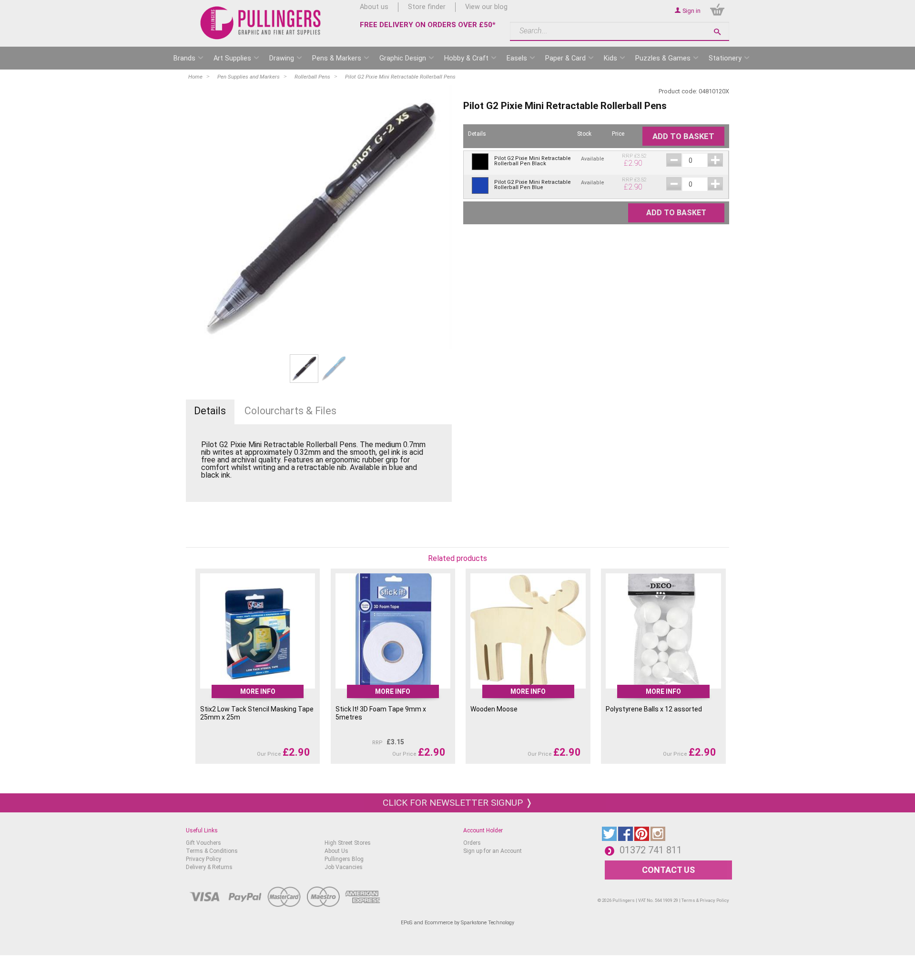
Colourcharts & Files (290, 411)
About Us (336, 851)
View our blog (486, 7)
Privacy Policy (203, 859)
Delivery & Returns (209, 867)
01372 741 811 (651, 850)
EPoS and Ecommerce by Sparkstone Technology (457, 923)
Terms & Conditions (212, 851)
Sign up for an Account (492, 851)
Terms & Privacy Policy (705, 900)
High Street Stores (348, 843)
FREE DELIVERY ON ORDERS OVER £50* (428, 24)
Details (210, 411)
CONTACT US (668, 870)
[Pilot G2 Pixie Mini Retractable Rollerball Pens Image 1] (319, 217)
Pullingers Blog (344, 859)
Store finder (427, 7)
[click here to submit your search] (717, 32)
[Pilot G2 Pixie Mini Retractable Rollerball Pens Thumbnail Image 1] (333, 368)
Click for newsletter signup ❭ (458, 802)
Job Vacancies (344, 867)
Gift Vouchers (203, 843)
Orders (472, 843)
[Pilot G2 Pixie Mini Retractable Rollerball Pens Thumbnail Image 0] (304, 368)
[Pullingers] (261, 22)
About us (374, 7)
